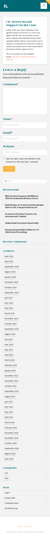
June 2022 (9, 344)
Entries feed (10, 498)
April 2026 (9, 261)
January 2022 (10, 370)
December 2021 (11, 376)
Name (7, 119)
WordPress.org (11, 508)
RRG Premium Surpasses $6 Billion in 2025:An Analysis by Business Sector (21, 197)
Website (8, 146)
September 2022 (12, 329)
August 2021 (10, 396)
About (20, 526)
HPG (6, 478)
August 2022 (10, 334)
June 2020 (9, 459)
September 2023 (12, 292)
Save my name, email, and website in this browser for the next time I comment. (23, 160)
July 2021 (9, 402)
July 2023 (9, 298)
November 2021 (11, 381)
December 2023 (11, 282)
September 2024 (12, 266)
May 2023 (9, 308)
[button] (44, 6)
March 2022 (10, 360)
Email (7, 133)
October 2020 (11, 443)
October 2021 (11, 386)
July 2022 (9, 339)
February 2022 (11, 365)
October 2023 (11, 287)
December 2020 (11, 433)
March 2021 (10, 422)
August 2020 (10, 453)
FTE (6, 473)
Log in (7, 493)
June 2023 (9, 303)
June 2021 (9, 407)
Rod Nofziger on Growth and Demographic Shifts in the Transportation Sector (24, 206)
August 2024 (10, 272)
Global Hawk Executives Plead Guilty (22, 223)
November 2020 (11, 438)
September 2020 (12, 448)
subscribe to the (21, 58)
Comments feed (11, 503)
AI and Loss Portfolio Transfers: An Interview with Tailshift (21, 215)
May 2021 (9, 412)
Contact (29, 526)
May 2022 (9, 350)
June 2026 (9, 256)
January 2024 (10, 277)
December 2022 (11, 318)
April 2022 (9, 355)
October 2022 (11, 324)
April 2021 (9, 417)
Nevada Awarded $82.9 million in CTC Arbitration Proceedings (22, 231)
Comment (10, 84)
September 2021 (12, 391)
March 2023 (10, 313)
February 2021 (11, 427)
